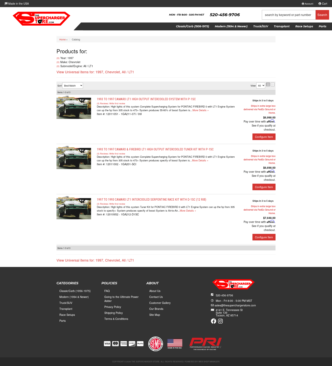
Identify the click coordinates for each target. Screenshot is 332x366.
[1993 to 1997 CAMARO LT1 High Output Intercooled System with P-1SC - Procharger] (66, 98)
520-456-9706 (224, 295)
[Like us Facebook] (213, 322)
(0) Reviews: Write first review (111, 103)
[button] (295, 15)
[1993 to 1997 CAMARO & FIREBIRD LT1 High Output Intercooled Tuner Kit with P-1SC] (73, 158)
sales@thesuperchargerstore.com (235, 305)
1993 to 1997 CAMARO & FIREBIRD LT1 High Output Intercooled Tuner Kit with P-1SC (155, 149)
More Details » (201, 110)
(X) (58, 58)
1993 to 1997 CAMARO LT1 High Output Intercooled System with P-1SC (146, 99)
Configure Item (264, 137)
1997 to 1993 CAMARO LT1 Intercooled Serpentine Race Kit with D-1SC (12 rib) (151, 199)
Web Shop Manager (208, 361)
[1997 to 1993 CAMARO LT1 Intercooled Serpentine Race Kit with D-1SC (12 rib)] (73, 208)
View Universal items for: (95, 71)
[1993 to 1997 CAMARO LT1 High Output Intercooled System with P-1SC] (73, 108)
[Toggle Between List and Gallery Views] (270, 84)
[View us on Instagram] (220, 322)
